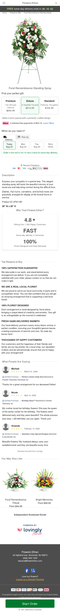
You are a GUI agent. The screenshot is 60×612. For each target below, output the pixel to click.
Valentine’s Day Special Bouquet (35, 434)
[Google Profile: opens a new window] (33, 570)
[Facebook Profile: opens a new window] (27, 570)
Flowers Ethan (30, 3)
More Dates (50, 145)
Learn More (48, 123)
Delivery (9, 139)
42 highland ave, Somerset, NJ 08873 (30, 555)
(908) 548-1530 (30, 557)
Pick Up (25, 137)
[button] (54, 605)
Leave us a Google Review (30, 579)
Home (4, 12)
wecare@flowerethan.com (30, 560)
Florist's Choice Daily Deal (33, 376)
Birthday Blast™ (28, 400)
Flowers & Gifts (15, 12)
